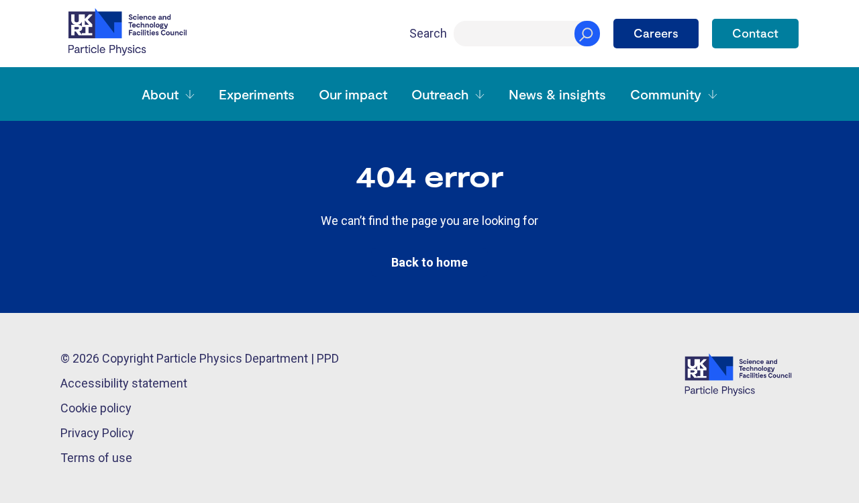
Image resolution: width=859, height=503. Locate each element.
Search (428, 33)
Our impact (353, 94)
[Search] (587, 33)
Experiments (257, 94)
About (160, 94)
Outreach (439, 94)
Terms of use (96, 458)
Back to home (429, 262)
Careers (656, 33)
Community (665, 94)
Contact (755, 33)
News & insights (557, 94)
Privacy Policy (97, 433)
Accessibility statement (123, 383)
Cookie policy (96, 408)
